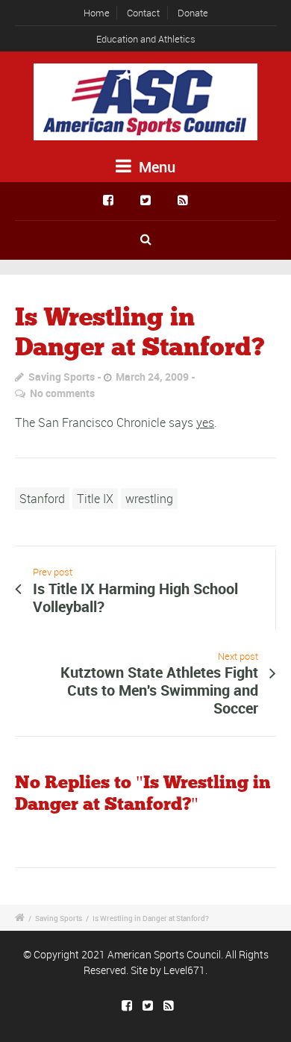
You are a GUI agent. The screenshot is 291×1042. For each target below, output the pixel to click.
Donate (193, 12)
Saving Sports (61, 376)
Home (97, 12)
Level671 (184, 970)
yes (205, 422)
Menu (155, 167)
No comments (62, 393)
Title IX (95, 498)
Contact (143, 12)
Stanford (42, 498)
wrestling (149, 498)
